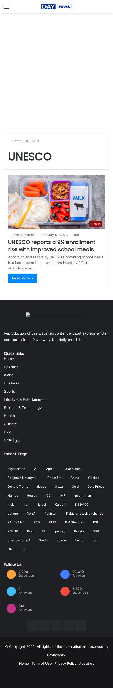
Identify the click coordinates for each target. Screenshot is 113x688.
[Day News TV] (56, 6)
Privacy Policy (65, 663)
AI (35, 469)
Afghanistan (16, 469)
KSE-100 (82, 504)
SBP (96, 531)
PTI (43, 531)
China (74, 478)
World (8, 375)
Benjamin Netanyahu (23, 478)
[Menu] (6, 8)
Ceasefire (54, 478)
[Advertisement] (56, 72)
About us (86, 663)
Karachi (60, 504)
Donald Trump (18, 487)
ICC (48, 495)
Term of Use (42, 663)
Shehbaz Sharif (19, 540)
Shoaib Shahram (23, 235)
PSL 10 (13, 531)
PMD (52, 522)
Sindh (43, 540)
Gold (75, 487)
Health (9, 416)
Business (11, 383)
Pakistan (11, 367)
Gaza (59, 487)
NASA (31, 513)
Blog (7, 432)
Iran (26, 504)
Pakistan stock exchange (84, 513)
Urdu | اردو (13, 440)
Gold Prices (96, 487)
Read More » (22, 278)
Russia (79, 531)
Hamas (13, 495)
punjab (60, 531)
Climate (10, 424)
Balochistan (72, 469)
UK (94, 540)
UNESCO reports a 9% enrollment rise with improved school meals (51, 245)
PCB (36, 522)
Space (61, 540)
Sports (9, 391)
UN (10, 549)
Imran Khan (82, 495)
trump (79, 540)
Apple (50, 469)
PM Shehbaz (74, 522)
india (11, 504)
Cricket (93, 478)
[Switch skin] (106, 8)
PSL (96, 522)
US (23, 549)
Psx (29, 531)
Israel (42, 504)
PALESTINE (16, 522)
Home (16, 141)
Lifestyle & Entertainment (25, 399)
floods (41, 487)
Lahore (13, 513)
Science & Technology (23, 407)
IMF (62, 495)
